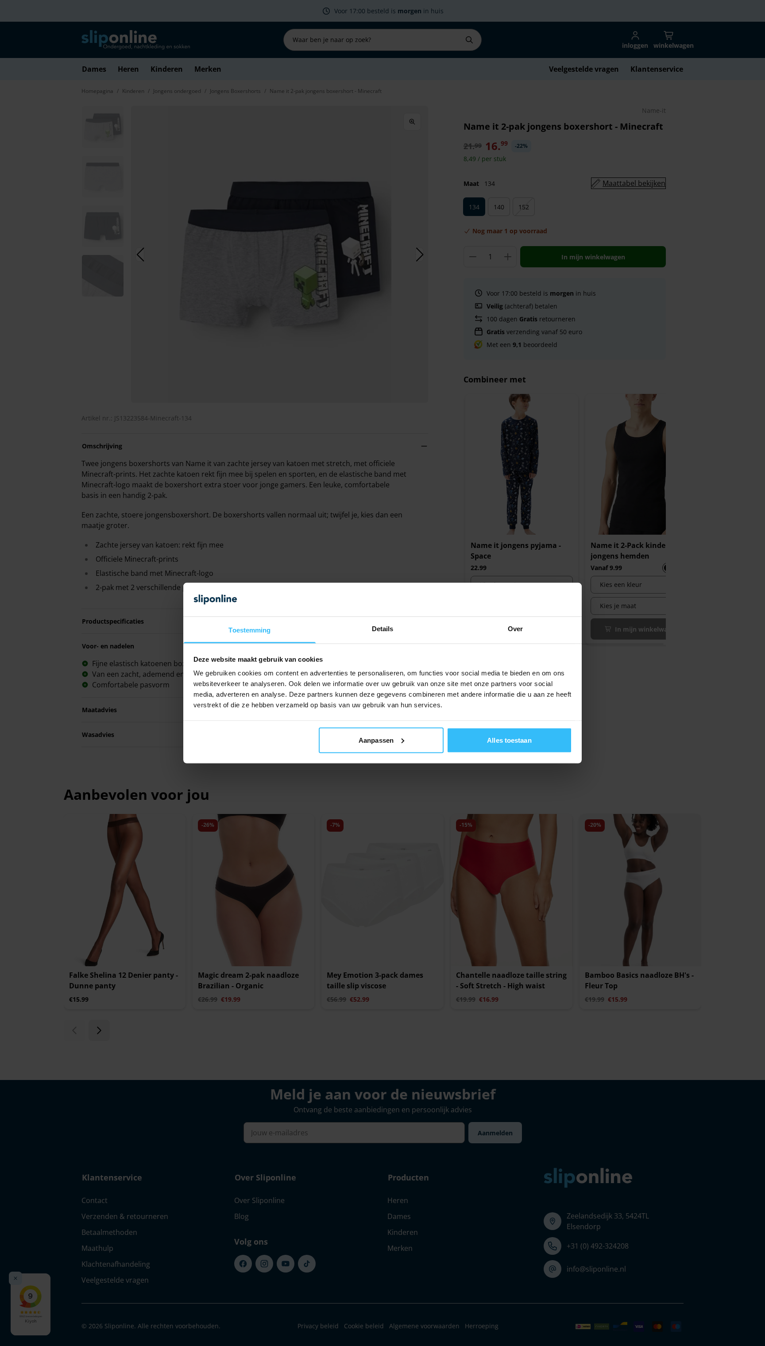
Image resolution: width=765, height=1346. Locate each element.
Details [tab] (383, 629)
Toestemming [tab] (249, 630)
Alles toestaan (509, 740)
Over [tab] (515, 629)
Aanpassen (376, 740)
